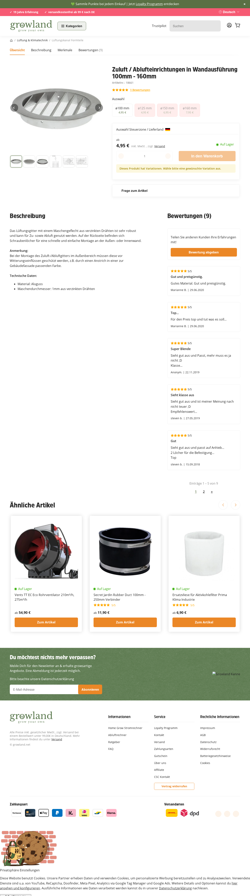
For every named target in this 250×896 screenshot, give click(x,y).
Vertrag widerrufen (174, 786)
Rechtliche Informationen (219, 717)
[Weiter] (99, 108)
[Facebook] (218, 814)
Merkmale (65, 50)
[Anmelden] (229, 26)
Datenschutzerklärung (175, 888)
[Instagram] (236, 814)
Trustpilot (159, 26)
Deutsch (229, 12)
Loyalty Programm (149, 4)
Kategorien (74, 26)
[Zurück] (14, 108)
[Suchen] (216, 25)
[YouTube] (227, 814)
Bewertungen (91, 50)
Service (159, 717)
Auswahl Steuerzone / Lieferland (140, 129)
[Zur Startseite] (31, 26)
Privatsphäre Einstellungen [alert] (20, 870)
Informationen (119, 717)
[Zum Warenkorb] (237, 26)
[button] (16, 161)
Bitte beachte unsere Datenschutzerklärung (42, 679)
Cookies (205, 763)
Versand (159, 146)
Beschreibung (41, 50)
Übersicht (17, 50)
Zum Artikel (46, 622)
